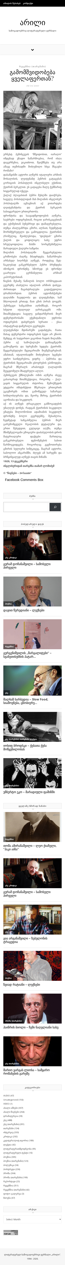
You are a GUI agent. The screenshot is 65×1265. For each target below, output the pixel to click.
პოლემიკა (8, 1165)
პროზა (6, 1173)
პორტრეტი (9, 1169)
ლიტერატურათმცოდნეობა (17, 1148)
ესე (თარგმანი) (11, 1124)
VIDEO (6, 1103)
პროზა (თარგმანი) (12, 1177)
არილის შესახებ (12, 3)
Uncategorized (10, 1099)
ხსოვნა (7, 1197)
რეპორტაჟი (9, 1181)
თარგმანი (8, 1128)
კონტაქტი (28, 3)
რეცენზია (8, 1185)
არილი (32, 22)
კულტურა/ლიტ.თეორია (15, 1140)
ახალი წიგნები (11, 1111)
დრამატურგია (10, 1116)
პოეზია (7, 1156)
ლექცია (7, 1144)
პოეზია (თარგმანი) (13, 1160)
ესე (5, 1120)
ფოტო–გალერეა (12, 1193)
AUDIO (6, 1095)
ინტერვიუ (8, 1132)
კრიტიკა (7, 1136)
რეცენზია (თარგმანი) (32, 66)
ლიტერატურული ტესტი (15, 1152)
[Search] (55, 507)
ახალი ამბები (10, 1107)
